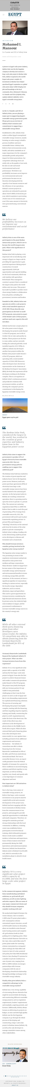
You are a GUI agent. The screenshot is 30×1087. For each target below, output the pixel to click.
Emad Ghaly (6, 1066)
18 (16, 1076)
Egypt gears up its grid (10, 417)
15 (11, 1076)
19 (18, 1076)
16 (13, 1076)
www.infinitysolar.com (11, 57)
